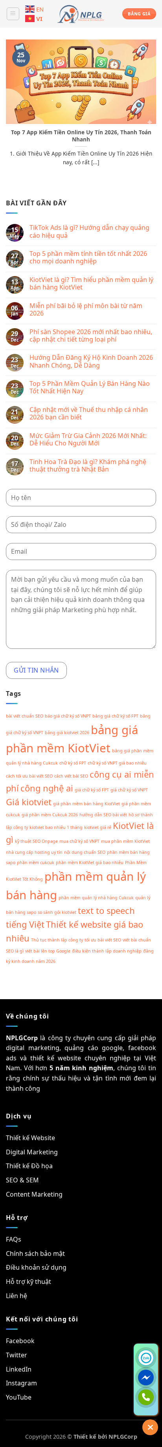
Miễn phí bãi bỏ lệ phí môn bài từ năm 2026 (85, 309)
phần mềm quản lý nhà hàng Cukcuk (96, 897)
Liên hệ (16, 1295)
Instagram (21, 1383)
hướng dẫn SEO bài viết (103, 814)
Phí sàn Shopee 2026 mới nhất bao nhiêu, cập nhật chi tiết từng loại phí (90, 335)
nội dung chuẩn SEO (84, 852)
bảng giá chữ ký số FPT (115, 716)
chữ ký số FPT (72, 763)
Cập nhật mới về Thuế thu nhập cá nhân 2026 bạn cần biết (88, 413)
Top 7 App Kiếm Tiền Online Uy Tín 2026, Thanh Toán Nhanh (81, 136)
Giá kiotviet (29, 802)
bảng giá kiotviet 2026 (67, 732)
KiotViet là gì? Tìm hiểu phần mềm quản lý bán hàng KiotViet (91, 283)
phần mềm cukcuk (35, 862)
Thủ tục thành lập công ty (57, 940)
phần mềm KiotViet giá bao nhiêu (89, 862)
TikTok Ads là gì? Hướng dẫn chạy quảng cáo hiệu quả (89, 231)
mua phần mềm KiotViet (125, 841)
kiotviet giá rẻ (97, 827)
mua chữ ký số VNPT (79, 841)
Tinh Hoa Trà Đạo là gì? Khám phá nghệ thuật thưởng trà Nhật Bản (87, 465)
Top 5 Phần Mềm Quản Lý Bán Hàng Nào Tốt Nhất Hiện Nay (89, 387)
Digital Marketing (32, 1152)
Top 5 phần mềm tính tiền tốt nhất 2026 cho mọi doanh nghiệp (88, 257)
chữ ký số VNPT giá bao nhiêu (117, 763)
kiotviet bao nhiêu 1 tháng (56, 827)
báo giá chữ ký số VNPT (68, 716)
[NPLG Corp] (81, 14)
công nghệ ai (46, 788)
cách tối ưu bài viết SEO (29, 776)
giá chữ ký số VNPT (129, 790)
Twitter (16, 1355)
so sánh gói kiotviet (57, 912)
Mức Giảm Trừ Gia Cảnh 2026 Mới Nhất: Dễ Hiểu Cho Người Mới (88, 439)
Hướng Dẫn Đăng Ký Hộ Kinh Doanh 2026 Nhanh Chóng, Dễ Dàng (91, 361)
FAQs (13, 1239)
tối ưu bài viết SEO (103, 940)
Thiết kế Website (30, 1137)
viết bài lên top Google (47, 951)
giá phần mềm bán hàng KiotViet (86, 803)
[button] (13, 14)
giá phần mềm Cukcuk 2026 (50, 814)
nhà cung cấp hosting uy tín (34, 852)
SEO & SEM (22, 1180)
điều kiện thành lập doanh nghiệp (107, 951)
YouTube (18, 1397)
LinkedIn (18, 1369)
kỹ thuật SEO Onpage (36, 841)
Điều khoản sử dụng (36, 1267)
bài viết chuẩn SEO (24, 716)
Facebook (20, 1340)
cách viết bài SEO (71, 776)
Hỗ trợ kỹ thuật (28, 1281)
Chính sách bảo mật (35, 1253)
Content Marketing (34, 1194)
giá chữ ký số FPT (92, 790)
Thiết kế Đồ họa (29, 1165)
